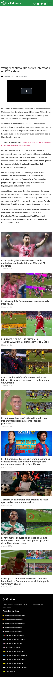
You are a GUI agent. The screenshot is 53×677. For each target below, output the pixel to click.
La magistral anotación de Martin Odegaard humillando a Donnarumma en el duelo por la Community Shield (25, 581)
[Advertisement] (26, 35)
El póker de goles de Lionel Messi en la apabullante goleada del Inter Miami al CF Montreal (23, 263)
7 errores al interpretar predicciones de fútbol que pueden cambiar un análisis (25, 501)
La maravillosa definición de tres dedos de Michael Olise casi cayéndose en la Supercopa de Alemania (25, 380)
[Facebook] (38, 4)
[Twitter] (42, 4)
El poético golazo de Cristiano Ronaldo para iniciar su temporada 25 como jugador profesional (24, 421)
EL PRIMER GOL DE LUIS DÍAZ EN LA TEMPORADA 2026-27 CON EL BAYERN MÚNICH (25, 340)
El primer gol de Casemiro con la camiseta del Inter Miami (25, 302)
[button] (50, 3)
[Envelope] (45, 4)
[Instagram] (34, 4)
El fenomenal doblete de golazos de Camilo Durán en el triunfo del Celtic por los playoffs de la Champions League (25, 540)
